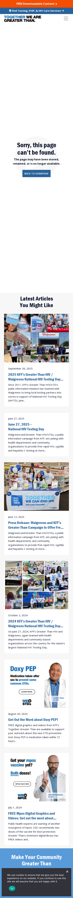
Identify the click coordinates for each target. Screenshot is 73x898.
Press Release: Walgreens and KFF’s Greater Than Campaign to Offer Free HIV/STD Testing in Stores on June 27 (35, 527)
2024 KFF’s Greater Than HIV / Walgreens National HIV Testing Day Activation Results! (34, 626)
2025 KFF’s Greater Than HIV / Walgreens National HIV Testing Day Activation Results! (34, 379)
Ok (12, 888)
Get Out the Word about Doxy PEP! (33, 719)
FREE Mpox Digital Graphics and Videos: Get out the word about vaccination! (31, 818)
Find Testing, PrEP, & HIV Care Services (36, 10)
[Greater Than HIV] (22, 18)
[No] (67, 871)
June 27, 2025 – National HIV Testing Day (26, 426)
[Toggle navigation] (66, 19)
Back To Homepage (36, 173)
